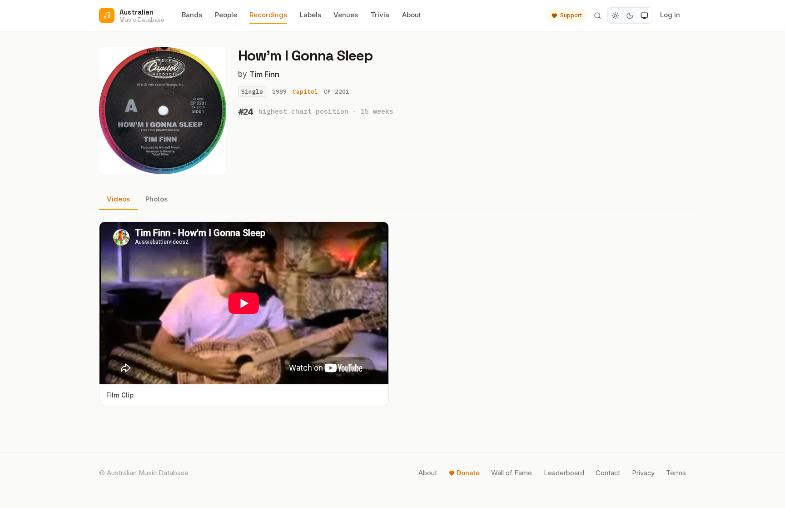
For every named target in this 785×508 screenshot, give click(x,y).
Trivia (380, 15)
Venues (345, 15)
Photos (156, 199)
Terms (676, 473)
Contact (608, 473)
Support (571, 15)
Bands (192, 15)
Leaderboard (564, 473)
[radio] (615, 15)
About (411, 15)
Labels (310, 15)
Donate (468, 473)
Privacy (643, 473)
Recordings (268, 15)
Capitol (305, 92)
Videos (118, 199)
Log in (670, 15)
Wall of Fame (511, 473)
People (226, 15)
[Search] (597, 15)
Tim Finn (264, 74)
